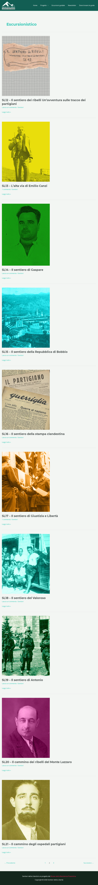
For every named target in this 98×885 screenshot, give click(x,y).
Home (35, 5)
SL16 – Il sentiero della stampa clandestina (33, 434)
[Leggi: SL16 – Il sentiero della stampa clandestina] (26, 399)
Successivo (89, 863)
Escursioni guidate (58, 5)
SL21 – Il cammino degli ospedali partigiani (34, 844)
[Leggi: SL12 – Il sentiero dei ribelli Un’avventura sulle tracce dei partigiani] (26, 66)
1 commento (6, 189)
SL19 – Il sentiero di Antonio (22, 680)
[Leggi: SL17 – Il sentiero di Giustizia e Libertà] (26, 482)
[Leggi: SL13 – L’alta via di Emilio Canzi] (26, 151)
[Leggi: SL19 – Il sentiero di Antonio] (26, 646)
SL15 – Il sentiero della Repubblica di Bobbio (35, 352)
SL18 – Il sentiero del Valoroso (24, 598)
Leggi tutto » (6, 112)
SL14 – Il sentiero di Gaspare (22, 270)
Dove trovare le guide (87, 5)
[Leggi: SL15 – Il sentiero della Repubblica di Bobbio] (26, 317)
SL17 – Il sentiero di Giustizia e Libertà (30, 516)
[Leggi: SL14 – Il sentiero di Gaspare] (26, 234)
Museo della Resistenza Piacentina (63, 876)
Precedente (9, 863)
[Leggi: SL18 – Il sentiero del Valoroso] (26, 564)
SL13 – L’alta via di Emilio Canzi (24, 186)
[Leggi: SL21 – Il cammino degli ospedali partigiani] (26, 810)
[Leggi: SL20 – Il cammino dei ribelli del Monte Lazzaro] (26, 728)
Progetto (43, 5)
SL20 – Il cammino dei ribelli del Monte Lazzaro (37, 762)
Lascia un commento (9, 107)
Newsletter (72, 5)
